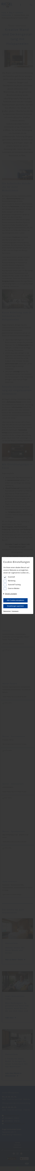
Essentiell (11, 577)
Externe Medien (13, 588)
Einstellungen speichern (15, 606)
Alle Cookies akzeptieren (15, 600)
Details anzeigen (11, 594)
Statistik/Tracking (14, 585)
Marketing (11, 581)
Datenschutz (7, 611)
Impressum (15, 611)
